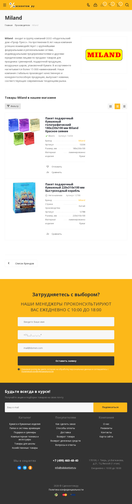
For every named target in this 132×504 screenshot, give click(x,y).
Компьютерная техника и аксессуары (25, 438)
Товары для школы (24, 443)
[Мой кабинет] (95, 5)
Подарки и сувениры (25, 432)
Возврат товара (66, 436)
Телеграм (25, 468)
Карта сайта (106, 436)
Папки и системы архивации (24, 428)
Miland (82, 140)
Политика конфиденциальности (66, 489)
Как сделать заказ (65, 423)
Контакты (106, 432)
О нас (106, 423)
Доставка (65, 432)
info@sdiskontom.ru (65, 467)
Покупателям (65, 417)
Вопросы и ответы (65, 444)
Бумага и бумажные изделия (24, 423)
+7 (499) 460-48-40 (65, 460)
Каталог (25, 417)
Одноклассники (30, 468)
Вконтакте (19, 468)
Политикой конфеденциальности (37, 371)
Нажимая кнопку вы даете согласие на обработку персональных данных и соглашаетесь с (64, 370)
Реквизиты (106, 428)
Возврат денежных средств (65, 440)
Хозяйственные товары (25, 447)
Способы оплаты (65, 428)
